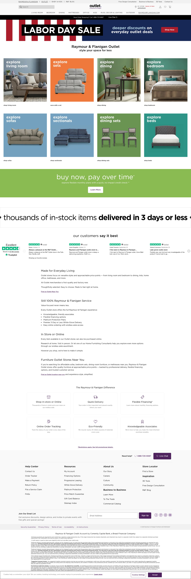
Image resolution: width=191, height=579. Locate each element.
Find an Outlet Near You (50, 291)
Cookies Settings (138, 575)
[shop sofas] (25, 136)
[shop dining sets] (119, 136)
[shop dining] (119, 80)
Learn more (98, 574)
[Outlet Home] (95, 7)
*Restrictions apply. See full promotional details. (95, 447)
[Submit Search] (20, 7)
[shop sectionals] (72, 136)
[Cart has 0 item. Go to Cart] (170, 7)
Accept (155, 575)
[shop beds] (165, 136)
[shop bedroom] (165, 80)
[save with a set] (72, 80)
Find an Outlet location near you (53, 374)
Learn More (95, 190)
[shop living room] (25, 80)
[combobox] (36, 7)
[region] (95, 575)
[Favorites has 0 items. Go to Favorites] (165, 7)
